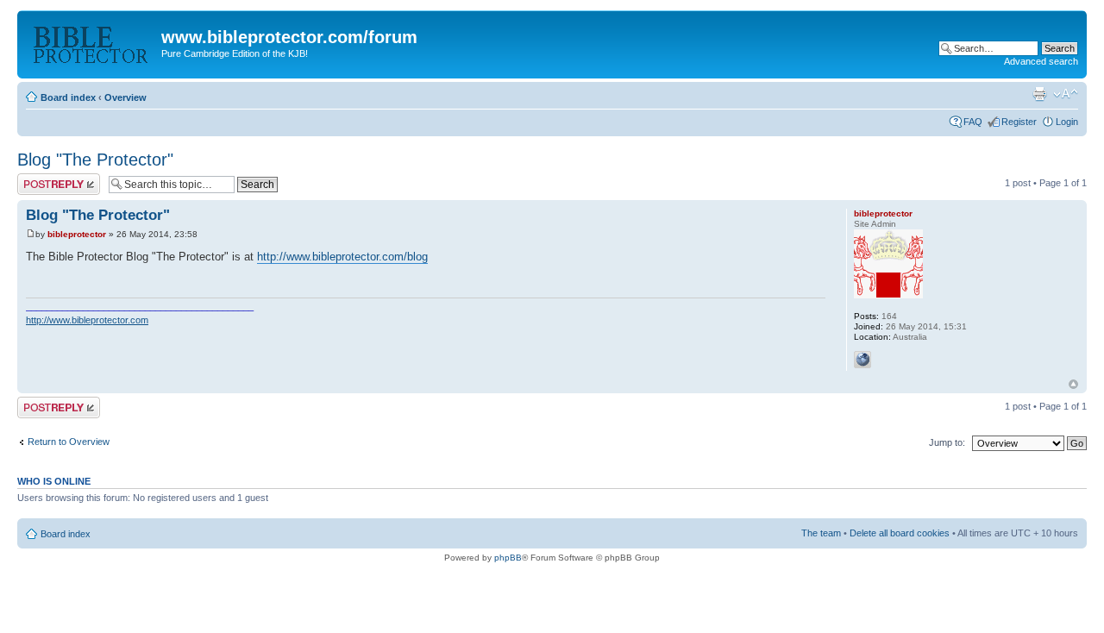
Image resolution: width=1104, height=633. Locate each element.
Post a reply (42, 178)
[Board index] (91, 42)
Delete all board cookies (900, 533)
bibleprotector (76, 234)
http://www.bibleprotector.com (87, 320)
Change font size (1065, 94)
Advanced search (1041, 61)
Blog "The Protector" (95, 159)
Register (1019, 121)
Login (1067, 121)
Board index (68, 97)
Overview (125, 97)
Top (1073, 384)
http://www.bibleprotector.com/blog (342, 256)
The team (821, 533)
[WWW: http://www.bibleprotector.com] (862, 359)
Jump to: (947, 442)
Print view (1039, 94)
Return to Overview (69, 441)
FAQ (972, 121)
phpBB (508, 557)
